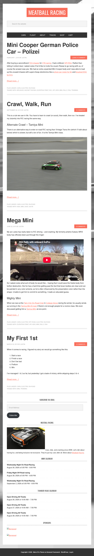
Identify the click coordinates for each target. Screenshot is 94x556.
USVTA (31, 206)
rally (65, 90)
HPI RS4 (68, 63)
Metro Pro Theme (38, 552)
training (74, 90)
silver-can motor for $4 (63, 72)
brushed (20, 90)
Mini (60, 90)
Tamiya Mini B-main (29, 306)
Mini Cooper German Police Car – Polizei (42, 48)
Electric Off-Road (28, 322)
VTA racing (46, 63)
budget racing (30, 90)
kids (57, 90)
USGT (26, 206)
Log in (71, 552)
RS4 (69, 90)
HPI (54, 90)
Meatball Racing (47, 12)
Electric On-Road (28, 88)
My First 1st (22, 338)
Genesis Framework (53, 552)
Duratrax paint (42, 90)
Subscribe (13, 415)
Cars (19, 88)
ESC (50, 90)
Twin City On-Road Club (34, 303)
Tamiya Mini (31, 309)
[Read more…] (13, 81)
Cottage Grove (52, 303)
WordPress (64, 552)
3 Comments (80, 226)
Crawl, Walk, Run (29, 104)
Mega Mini (20, 220)
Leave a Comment (78, 58)
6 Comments (80, 110)
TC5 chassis (34, 63)
